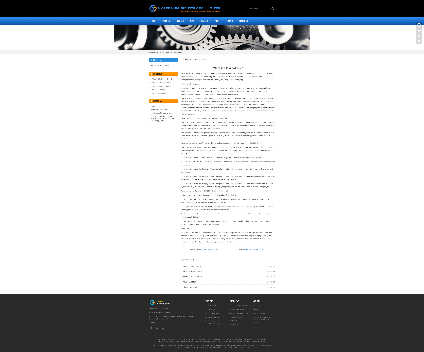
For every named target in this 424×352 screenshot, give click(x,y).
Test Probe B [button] (161, 345)
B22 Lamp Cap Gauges (213, 313)
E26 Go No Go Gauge (212, 317)
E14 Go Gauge (210, 310)
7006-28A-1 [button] (204, 348)
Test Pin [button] (212, 345)
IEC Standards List (235, 317)
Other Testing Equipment (258, 341)
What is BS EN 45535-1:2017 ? (209, 250)
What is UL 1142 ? (189, 282)
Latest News (234, 301)
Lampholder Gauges (172, 341)
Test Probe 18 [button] (171, 345)
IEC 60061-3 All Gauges (237, 321)
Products (180, 21)
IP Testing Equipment (187, 341)
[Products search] (273, 8)
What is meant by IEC (236, 310)
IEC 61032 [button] (198, 345)
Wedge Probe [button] (237, 345)
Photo (217, 21)
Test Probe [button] (212, 348)
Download (204, 21)
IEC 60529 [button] (236, 348)
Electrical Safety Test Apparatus (206, 341)
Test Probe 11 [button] (181, 345)
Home (154, 21)
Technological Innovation (172, 52)
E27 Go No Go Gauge (212, 306)
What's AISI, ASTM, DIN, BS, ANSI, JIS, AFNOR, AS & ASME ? (262, 319)
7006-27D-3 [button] (254, 345)
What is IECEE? (234, 325)
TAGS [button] (153, 345)
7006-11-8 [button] (262, 345)
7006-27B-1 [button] (220, 348)
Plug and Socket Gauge (203, 339)
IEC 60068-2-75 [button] (245, 348)
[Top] (419, 42)
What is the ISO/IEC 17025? (238, 306)
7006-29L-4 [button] (246, 345)
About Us (166, 21)
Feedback (229, 21)
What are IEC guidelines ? (192, 271)
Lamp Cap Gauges (189, 339)
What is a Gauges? (259, 313)
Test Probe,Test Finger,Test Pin (172, 339)
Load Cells (247, 339)
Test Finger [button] (219, 345)
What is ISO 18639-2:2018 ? (254, 250)
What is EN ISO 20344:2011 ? (193, 277)
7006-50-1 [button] (188, 348)
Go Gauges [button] (190, 345)
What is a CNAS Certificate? (239, 313)
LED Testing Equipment (224, 341)
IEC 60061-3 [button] (228, 345)
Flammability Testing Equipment (222, 339)
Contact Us (243, 21)
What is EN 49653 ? (190, 287)
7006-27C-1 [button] (195, 348)
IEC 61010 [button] (228, 348)
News (192, 21)
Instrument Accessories (241, 341)
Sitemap (153, 323)
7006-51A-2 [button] (179, 348)
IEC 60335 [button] (205, 345)
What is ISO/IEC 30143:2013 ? (193, 266)
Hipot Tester (238, 339)
